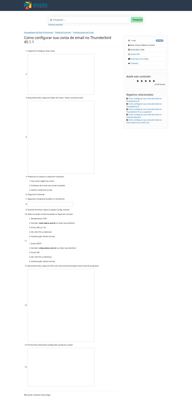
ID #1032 (160, 40)
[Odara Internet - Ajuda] (35, 5)
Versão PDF (135, 54)
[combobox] (96, 19)
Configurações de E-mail (83, 32)
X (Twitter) (134, 63)
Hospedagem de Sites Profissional (38, 32)
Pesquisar (138, 19)
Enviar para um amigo (139, 59)
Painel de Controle (63, 32)
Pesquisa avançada (55, 24)
